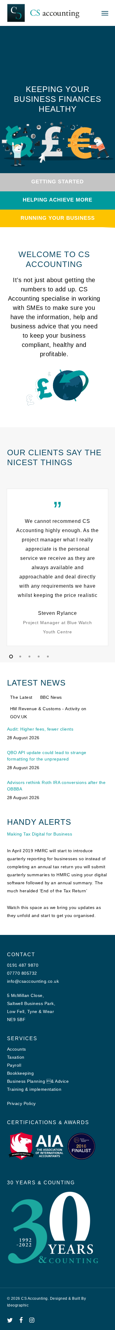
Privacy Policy (21, 1103)
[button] (105, 13)
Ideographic (18, 1305)
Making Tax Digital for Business (39, 834)
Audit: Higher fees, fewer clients (40, 729)
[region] (58, 567)
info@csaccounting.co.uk (33, 981)
